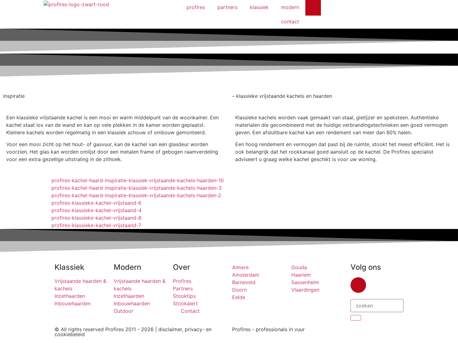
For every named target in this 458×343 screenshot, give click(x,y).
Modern (127, 267)
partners (227, 7)
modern (290, 7)
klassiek (259, 7)
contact (290, 21)
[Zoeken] (356, 318)
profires (196, 7)
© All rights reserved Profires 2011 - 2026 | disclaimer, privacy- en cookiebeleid (133, 331)
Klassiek (69, 267)
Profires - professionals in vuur (268, 329)
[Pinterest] (313, 8)
